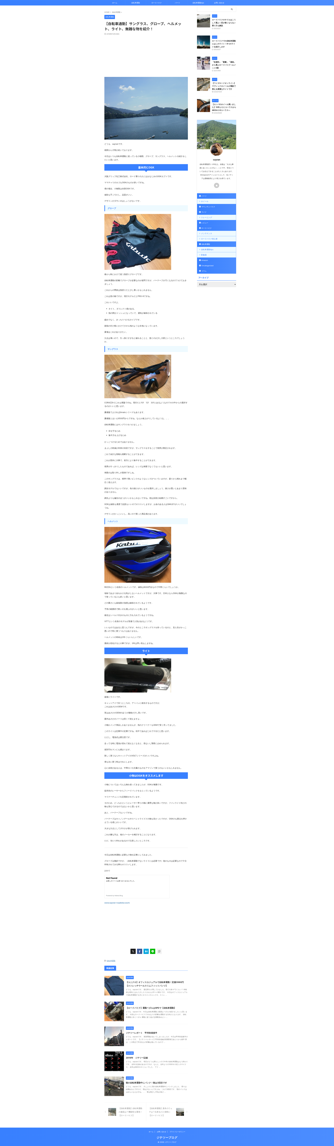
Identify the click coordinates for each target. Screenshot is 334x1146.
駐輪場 (204, 255)
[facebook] (139, 951)
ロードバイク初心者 (209, 239)
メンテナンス (206, 233)
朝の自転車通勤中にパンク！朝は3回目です (146, 1082)
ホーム (114, 3)
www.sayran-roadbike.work (117, 903)
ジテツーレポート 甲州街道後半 (141, 1032)
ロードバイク (156, 3)
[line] (152, 951)
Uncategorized (207, 266)
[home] (216, 185)
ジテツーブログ (167, 1137)
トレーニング (206, 217)
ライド (204, 212)
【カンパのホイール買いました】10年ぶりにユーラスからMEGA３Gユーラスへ (224, 107)
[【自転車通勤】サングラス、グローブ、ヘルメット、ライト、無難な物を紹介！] (146, 951)
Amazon (204, 260)
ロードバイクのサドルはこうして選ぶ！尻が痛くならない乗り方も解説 (224, 23)
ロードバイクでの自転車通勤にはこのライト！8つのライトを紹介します (224, 44)
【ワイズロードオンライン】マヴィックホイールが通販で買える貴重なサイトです (224, 86)
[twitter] (133, 951)
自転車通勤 (135, 3)
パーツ (177, 3)
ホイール (204, 201)
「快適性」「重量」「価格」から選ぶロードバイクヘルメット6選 (224, 65)
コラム (204, 271)
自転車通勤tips (198, 3)
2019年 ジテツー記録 (137, 1057)
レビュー (204, 223)
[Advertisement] (146, 54)
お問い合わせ (219, 3)
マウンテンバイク (208, 207)
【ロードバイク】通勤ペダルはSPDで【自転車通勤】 (151, 1008)
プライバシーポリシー (177, 1132)
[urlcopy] (159, 951)
